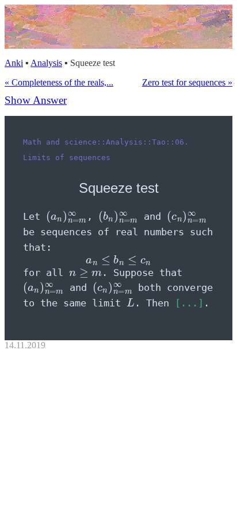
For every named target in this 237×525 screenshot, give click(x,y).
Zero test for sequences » (187, 82)
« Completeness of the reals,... (59, 82)
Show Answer (36, 100)
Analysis (46, 63)
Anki (14, 63)
